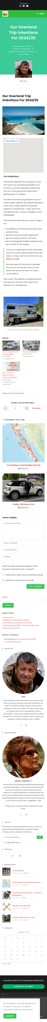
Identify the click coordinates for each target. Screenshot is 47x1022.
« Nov (4, 964)
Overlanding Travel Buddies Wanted (23, 465)
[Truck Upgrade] (6, 872)
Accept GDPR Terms (12, 843)
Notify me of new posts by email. (20, 580)
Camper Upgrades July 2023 (23, 917)
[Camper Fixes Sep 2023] (6, 907)
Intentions (31, 52)
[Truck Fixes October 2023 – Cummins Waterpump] (6, 895)
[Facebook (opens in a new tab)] (23, 6)
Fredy (24, 81)
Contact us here (23, 986)
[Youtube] (20, 856)
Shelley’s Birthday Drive (23, 504)
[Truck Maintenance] (31, 346)
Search (5, 597)
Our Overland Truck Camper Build (10, 353)
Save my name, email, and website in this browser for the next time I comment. (19, 567)
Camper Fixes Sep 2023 (11, 628)
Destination (21, 52)
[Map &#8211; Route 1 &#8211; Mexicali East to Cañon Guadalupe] (11, 367)
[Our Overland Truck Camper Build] (11, 346)
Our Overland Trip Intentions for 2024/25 (17, 623)
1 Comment (23, 898)
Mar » (9, 964)
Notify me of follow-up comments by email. (24, 575)
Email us (25, 4)
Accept (10, 1016)
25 (23, 955)
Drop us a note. (12, 259)
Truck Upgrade (7, 617)
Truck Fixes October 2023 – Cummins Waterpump (20, 625)
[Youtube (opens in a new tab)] (26, 6)
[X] (21, 725)
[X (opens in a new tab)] (20, 6)
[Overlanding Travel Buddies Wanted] (6, 883)
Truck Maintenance (30, 352)
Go (39, 837)
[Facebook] (26, 725)
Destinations (26, 49)
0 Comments (23, 54)
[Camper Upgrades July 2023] (6, 918)
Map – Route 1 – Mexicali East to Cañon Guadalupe (9, 375)
